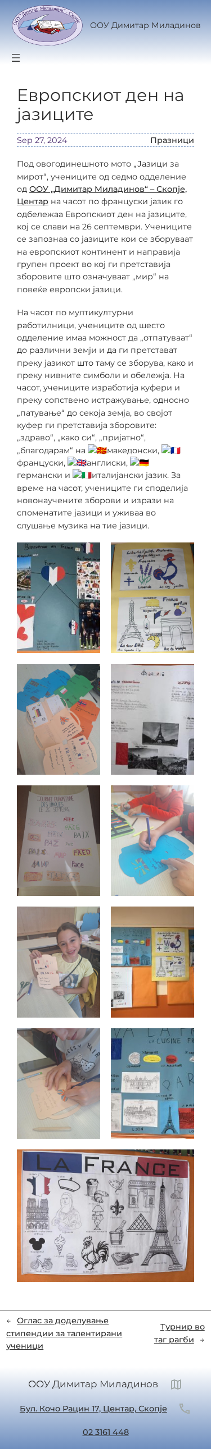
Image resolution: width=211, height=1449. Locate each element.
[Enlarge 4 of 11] (179, 678)
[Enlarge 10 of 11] (179, 1042)
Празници (172, 140)
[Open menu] (16, 58)
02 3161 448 (106, 1432)
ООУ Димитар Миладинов (145, 25)
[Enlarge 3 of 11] (85, 678)
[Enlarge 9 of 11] (85, 1042)
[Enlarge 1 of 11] (85, 557)
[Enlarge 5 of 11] (85, 800)
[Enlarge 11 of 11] (179, 1164)
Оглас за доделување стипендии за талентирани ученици (64, 1333)
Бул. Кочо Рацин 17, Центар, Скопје (93, 1409)
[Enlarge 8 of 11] (179, 921)
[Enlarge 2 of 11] (179, 557)
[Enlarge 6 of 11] (179, 800)
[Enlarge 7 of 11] (85, 921)
